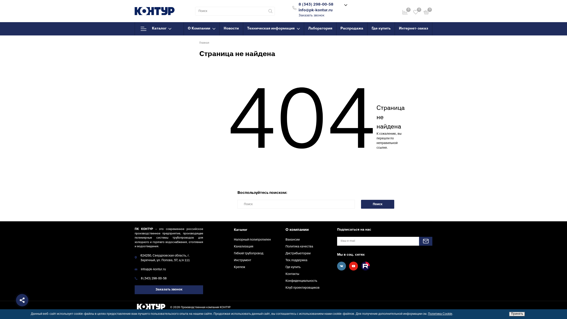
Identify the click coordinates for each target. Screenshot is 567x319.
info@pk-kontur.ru (153, 269)
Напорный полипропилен (252, 239)
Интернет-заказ (413, 28)
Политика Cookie (440, 314)
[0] (426, 13)
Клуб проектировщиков (302, 287)
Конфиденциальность (301, 281)
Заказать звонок (311, 15)
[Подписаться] (425, 241)
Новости (231, 28)
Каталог (159, 28)
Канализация (243, 246)
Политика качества (299, 246)
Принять (517, 314)
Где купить (381, 28)
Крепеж (239, 267)
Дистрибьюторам (298, 253)
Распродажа (351, 28)
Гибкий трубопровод (248, 253)
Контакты (292, 274)
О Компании (199, 28)
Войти (364, 7)
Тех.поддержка (296, 260)
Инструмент (242, 260)
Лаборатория (320, 28)
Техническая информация (271, 28)
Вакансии (292, 239)
